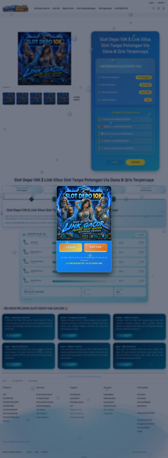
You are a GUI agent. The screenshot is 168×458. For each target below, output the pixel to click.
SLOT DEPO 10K (94, 263)
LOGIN (70, 247)
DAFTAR (95, 247)
